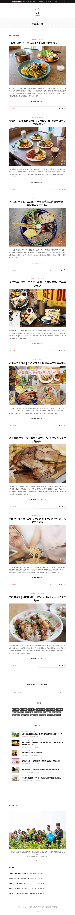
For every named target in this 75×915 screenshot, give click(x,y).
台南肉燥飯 (34, 593)
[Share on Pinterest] (64, 108)
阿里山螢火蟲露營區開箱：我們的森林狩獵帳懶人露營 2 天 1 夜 (41, 734)
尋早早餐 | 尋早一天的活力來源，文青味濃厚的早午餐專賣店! (37, 284)
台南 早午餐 (34, 715)
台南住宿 (23, 750)
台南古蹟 (59, 709)
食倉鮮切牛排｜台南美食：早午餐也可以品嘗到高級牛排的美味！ (37, 439)
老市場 (50, 715)
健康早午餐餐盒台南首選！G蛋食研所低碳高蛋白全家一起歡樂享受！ (37, 122)
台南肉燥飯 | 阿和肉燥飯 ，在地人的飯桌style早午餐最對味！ (37, 598)
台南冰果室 (47, 712)
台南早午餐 (34, 278)
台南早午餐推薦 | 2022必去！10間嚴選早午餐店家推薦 (37, 363)
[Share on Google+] (62, 108)
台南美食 (34, 39)
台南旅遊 (23, 709)
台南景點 (15, 709)
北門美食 (57, 715)
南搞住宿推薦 (24, 731)
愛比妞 (13, 350)
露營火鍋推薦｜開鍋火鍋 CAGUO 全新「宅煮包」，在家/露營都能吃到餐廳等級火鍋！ (42, 1)
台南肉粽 (42, 715)
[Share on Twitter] (59, 108)
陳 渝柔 (13, 108)
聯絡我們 (55, 907)
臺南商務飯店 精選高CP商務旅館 (31, 752)
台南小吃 (31, 709)
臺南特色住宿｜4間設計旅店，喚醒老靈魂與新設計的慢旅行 (40, 769)
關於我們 (48, 907)
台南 (22, 712)
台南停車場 (25, 715)
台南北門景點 (56, 712)
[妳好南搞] (37, 12)
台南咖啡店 (16, 715)
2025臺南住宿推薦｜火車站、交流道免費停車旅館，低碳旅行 (41, 778)
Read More (37, 860)
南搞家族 (14, 270)
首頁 (10, 35)
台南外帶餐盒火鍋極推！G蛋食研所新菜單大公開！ (37, 43)
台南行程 (15, 712)
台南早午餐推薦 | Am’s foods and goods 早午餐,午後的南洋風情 (37, 520)
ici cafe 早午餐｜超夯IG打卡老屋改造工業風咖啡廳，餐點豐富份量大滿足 (37, 203)
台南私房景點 (40, 709)
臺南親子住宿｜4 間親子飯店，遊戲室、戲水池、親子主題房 (41, 761)
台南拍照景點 (50, 709)
